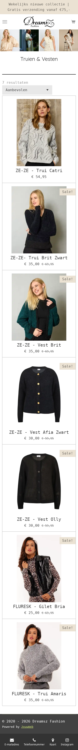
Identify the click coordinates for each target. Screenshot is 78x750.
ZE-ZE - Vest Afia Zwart (39, 432)
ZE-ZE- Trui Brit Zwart (39, 258)
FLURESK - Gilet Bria (39, 606)
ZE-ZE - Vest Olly (39, 519)
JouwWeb (27, 726)
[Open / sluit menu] (5, 21)
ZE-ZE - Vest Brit (39, 345)
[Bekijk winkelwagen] (73, 21)
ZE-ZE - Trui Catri (39, 170)
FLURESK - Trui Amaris (39, 694)
